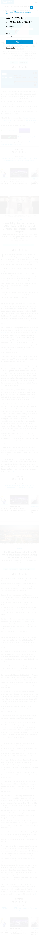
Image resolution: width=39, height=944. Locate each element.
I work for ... (10, 33)
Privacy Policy (10, 48)
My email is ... (10, 26)
